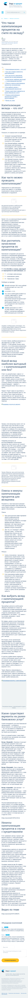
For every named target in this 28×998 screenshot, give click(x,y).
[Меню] (3, 12)
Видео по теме (10, 100)
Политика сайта (23, 993)
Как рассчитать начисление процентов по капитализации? (14, 76)
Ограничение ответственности (14, 993)
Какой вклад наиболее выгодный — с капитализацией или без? (15, 80)
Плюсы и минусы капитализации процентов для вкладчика (15, 84)
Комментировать (10, 960)
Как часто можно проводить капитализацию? (14, 72)
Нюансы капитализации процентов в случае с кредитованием (12, 96)
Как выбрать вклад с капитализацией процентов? (13, 88)
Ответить (6, 927)
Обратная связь (4, 993)
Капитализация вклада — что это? (16, 69)
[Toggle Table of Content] (3, 68)
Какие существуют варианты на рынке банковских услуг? (15, 92)
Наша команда (4, 994)
